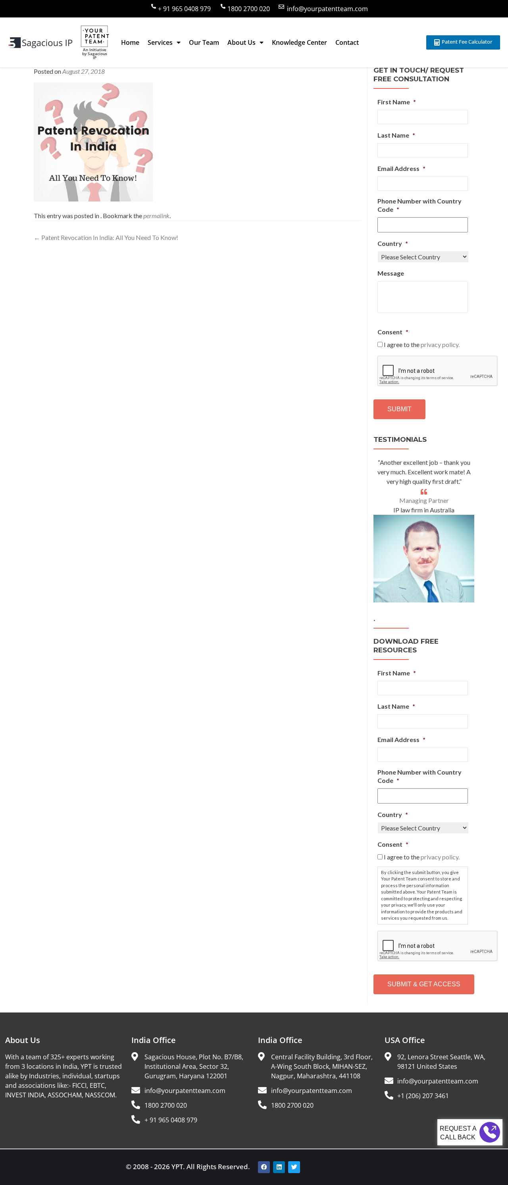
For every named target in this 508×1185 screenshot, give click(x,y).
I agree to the (422, 344)
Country (392, 243)
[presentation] (437, 371)
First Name (396, 101)
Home (130, 42)
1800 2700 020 (248, 8)
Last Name (396, 135)
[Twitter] (294, 1167)
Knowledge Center (299, 42)
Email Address (401, 168)
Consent (392, 332)
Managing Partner (424, 500)
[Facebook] (264, 1167)
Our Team (204, 42)
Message (390, 273)
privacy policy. (440, 344)
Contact (347, 42)
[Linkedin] (279, 1167)
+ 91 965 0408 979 (184, 8)
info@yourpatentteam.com (327, 8)
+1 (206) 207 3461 (423, 1095)
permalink (156, 215)
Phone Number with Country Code (419, 205)
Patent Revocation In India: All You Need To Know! (106, 237)
